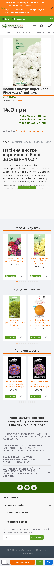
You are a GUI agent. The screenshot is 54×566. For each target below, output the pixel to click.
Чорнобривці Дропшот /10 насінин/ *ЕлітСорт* (14, 322)
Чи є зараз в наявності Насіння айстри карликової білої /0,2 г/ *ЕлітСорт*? (25, 436)
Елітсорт (18, 100)
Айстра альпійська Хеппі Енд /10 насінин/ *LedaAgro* (39, 384)
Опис (6, 142)
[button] (17, 281)
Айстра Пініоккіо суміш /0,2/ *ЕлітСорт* (14, 259)
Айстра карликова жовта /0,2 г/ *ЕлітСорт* (39, 261)
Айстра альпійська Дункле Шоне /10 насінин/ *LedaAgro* (15, 384)
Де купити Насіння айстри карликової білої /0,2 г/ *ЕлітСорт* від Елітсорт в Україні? (21, 472)
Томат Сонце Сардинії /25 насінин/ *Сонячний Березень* (39, 322)
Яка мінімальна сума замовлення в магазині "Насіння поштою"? (20, 459)
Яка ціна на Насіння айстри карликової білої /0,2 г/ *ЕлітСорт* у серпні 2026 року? (23, 448)
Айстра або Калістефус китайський (36, 32)
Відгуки (38, 142)
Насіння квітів (12, 32)
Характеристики (21, 142)
